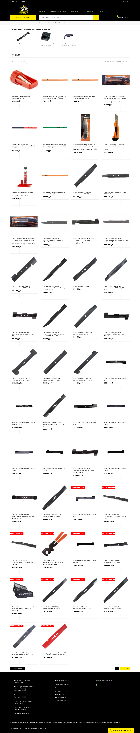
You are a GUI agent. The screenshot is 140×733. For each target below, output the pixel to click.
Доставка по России (62, 691)
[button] (121, 730)
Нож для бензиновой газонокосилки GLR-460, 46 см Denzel (115, 516)
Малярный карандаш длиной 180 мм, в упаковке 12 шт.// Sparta (54, 97)
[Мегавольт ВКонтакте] (96, 684)
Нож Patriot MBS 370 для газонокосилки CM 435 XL (21, 379)
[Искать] (96, 17)
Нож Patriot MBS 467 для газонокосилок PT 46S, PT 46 (22, 653)
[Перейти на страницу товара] (24, 80)
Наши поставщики (61, 694)
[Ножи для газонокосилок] (23, 41)
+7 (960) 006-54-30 (20, 682)
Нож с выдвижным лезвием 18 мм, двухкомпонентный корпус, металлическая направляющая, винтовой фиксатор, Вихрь (115, 99)
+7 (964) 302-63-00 (20, 691)
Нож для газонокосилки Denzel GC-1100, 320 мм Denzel (115, 193)
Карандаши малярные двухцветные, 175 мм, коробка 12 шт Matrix (23, 146)
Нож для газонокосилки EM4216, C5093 (85, 561)
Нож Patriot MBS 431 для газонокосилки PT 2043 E (82, 379)
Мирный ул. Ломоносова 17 (23, 701)
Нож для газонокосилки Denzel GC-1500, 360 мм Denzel (84, 239)
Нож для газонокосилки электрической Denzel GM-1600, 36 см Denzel (115, 334)
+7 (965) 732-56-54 (19, 703)
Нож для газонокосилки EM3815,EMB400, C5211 (112, 561)
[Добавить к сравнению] (33, 106)
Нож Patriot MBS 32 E (81, 286)
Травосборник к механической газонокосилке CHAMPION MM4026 (23, 608)
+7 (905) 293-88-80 (20, 697)
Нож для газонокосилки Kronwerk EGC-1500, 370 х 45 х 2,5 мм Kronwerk (116, 240)
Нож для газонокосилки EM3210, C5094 (54, 469)
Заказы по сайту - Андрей (22, 707)
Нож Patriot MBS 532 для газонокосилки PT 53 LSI (82, 607)
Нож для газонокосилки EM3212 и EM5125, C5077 (23, 423)
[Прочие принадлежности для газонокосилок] (46, 41)
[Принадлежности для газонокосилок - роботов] (68, 41)
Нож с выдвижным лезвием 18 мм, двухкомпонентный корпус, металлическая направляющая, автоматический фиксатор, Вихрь (24, 241)
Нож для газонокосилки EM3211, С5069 (115, 379)
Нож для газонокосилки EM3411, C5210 (84, 423)
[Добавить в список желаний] (24, 106)
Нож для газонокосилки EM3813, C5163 (115, 469)
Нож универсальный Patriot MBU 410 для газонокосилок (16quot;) (54, 653)
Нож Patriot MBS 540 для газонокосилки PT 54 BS (113, 607)
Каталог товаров (21, 17)
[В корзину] (14, 106)
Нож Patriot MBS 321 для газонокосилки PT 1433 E (51, 379)
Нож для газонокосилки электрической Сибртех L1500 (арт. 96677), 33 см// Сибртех (53, 334)
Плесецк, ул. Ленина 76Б (22, 680)
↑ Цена (125, 61)
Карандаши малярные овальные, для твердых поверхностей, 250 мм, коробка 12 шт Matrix (54, 146)
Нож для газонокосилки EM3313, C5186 (23, 469)
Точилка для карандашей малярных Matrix (21, 97)
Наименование (117, 61)
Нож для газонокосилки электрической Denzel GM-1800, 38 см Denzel (84, 470)
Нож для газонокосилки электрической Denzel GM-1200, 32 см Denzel (23, 334)
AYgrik (49, 728)
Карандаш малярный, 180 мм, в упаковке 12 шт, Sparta (84, 97)
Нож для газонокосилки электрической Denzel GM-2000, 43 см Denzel (23, 516)
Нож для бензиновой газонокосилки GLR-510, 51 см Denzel (22, 562)
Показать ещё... (17, 668)
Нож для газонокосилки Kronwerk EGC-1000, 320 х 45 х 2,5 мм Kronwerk (53, 240)
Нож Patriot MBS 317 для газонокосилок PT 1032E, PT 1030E (114, 288)
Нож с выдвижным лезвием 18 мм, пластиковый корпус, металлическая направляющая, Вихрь (115, 146)
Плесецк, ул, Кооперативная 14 (24, 695)
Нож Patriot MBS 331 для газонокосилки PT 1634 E (21, 287)
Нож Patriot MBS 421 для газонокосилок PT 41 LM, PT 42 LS (54, 424)
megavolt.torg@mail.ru (20, 1)
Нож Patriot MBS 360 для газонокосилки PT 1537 (82, 333)
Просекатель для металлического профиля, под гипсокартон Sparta (54, 562)
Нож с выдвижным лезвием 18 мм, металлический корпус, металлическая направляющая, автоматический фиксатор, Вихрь (85, 146)
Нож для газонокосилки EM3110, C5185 (115, 423)
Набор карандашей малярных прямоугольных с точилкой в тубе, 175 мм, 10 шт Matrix (22, 194)
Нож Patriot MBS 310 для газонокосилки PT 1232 (82, 193)
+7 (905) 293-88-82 (20, 709)
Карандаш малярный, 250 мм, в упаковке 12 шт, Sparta (54, 193)
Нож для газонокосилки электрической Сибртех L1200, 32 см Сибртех (54, 288)
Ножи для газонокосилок (23, 43)
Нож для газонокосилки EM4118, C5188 (84, 515)
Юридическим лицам (62, 684)
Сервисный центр (61, 688)
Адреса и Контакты (61, 700)
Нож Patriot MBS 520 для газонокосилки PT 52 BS (52, 607)
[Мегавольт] (21, 9)
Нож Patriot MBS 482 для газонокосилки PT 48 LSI (52, 515)
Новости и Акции (60, 697)
